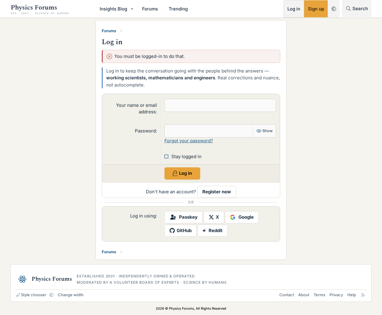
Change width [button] (71, 294)
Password (145, 131)
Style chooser (33, 294)
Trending (178, 9)
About (303, 294)
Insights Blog (113, 9)
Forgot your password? (188, 140)
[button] (132, 8)
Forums (150, 9)
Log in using (143, 216)
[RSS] (363, 295)
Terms (319, 294)
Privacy (336, 294)
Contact (286, 294)
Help (351, 294)
